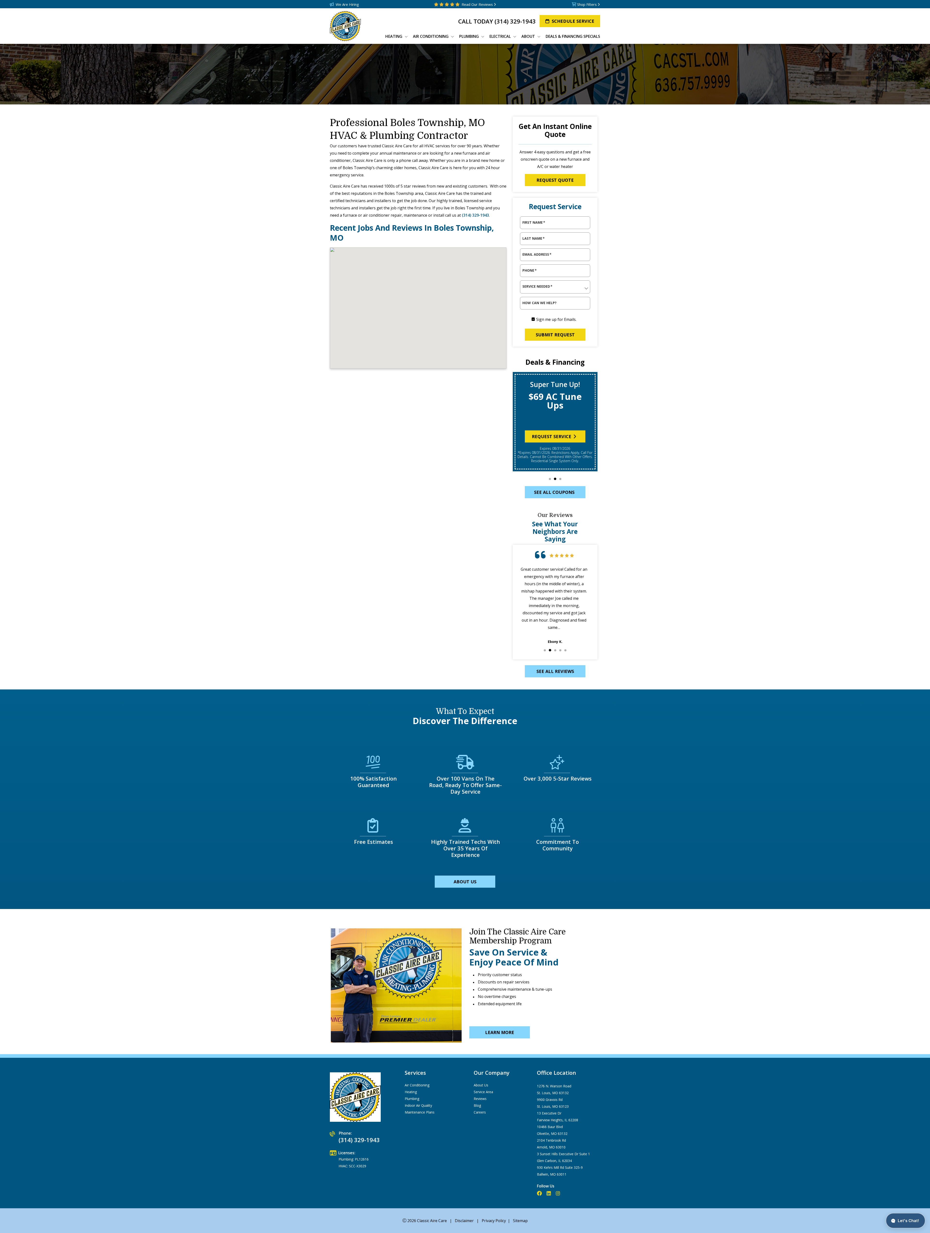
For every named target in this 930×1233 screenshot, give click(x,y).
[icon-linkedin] (549, 1194)
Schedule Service (573, 21)
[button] (550, 479)
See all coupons (554, 492)
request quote (555, 180)
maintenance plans (419, 1112)
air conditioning (417, 1085)
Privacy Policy (494, 1220)
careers (480, 1112)
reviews (480, 1098)
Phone (529, 270)
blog (477, 1105)
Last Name (533, 238)
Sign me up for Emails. (556, 319)
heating (411, 1092)
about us (465, 882)
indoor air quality (418, 1105)
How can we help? (539, 303)
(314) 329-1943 (515, 21)
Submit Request (554, 335)
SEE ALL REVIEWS (555, 671)
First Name (533, 222)
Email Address (536, 254)
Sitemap (520, 1220)
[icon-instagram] (558, 1194)
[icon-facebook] (540, 1194)
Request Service (551, 436)
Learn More (499, 1032)
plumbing (412, 1098)
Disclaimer (464, 1220)
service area (483, 1092)
